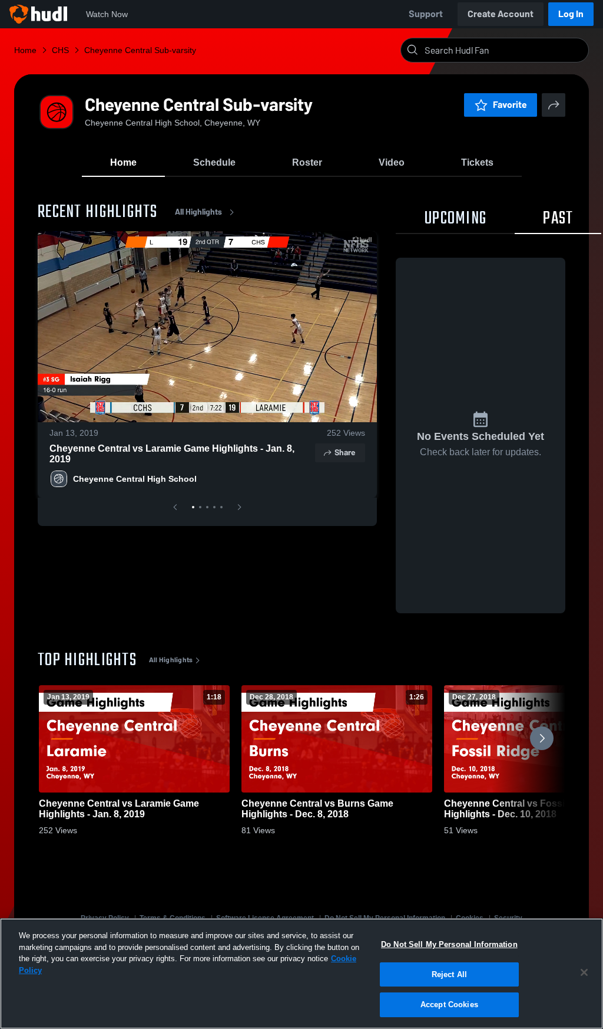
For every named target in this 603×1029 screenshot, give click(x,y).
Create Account (501, 14)
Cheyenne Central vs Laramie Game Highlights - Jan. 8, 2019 (171, 453)
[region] (301, 973)
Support (426, 14)
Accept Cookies (449, 1004)
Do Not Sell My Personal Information (449, 944)
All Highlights (198, 212)
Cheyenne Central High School (135, 479)
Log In (571, 14)
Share (344, 452)
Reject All (449, 974)
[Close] (584, 972)
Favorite (510, 105)
